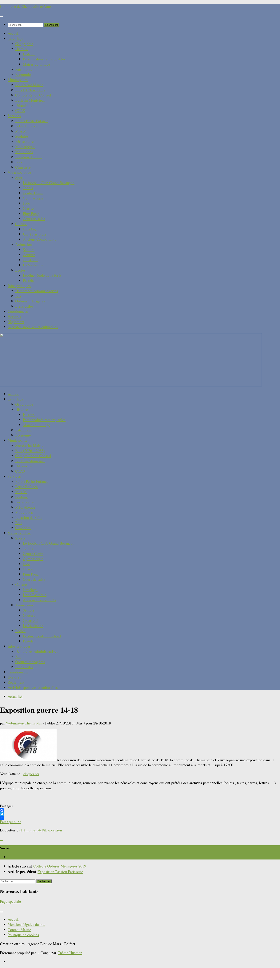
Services (14, 115)
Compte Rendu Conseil (33, 95)
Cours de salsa (34, 218)
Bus (18, 295)
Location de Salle (28, 156)
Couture (29, 254)
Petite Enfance (26, 126)
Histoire (21, 48)
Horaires (14, 316)
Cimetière (23, 167)
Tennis (28, 187)
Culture (21, 223)
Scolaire (21, 136)
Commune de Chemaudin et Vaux (26, 6)
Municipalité (18, 79)
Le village (15, 38)
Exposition (53, 830)
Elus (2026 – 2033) (30, 89)
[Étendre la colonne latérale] (1, 840)
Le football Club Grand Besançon (48, 182)
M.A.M (21, 131)
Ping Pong (31, 213)
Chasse (28, 208)
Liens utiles (24, 306)
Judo (26, 203)
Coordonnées (18, 311)
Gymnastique (33, 198)
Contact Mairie (19, 929)
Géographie (24, 43)
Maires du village (36, 64)
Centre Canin (33, 192)
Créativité (30, 259)
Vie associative (19, 172)
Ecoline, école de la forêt (42, 275)
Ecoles (20, 270)
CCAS (20, 110)
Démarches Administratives (36, 290)
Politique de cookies (23, 934)
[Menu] (1, 16)
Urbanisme (23, 105)
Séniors (28, 249)
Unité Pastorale (34, 234)
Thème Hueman (70, 952)
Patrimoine (23, 69)
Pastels (28, 280)
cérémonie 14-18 (32, 830)
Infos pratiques (19, 285)
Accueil (13, 33)
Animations (24, 244)
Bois (18, 162)
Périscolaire (24, 141)
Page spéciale (10, 901)
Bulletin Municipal (30, 100)
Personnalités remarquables (44, 59)
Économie (23, 74)
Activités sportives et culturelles (33, 326)
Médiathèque (25, 146)
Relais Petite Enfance (31, 120)
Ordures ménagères (30, 301)
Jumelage (30, 229)
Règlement (16, 321)
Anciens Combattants (39, 239)
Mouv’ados (24, 151)
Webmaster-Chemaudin (24, 723)
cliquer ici (31, 773)
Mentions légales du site (26, 924)
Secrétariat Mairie (29, 84)
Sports (20, 177)
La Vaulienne (33, 265)
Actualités (15, 696)
